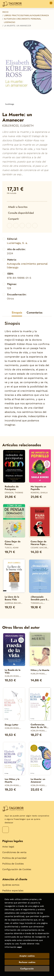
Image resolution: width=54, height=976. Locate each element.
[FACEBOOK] (5, 830)
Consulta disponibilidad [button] (21, 213)
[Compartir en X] (15, 225)
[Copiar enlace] (34, 225)
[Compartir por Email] (28, 225)
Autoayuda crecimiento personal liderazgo (22, 20)
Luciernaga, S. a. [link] (17, 242)
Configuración (27, 968)
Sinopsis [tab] (17, 313)
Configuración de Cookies (16, 869)
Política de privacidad (14, 858)
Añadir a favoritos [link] (17, 207)
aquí (19, 947)
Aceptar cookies (27, 955)
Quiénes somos (10, 884)
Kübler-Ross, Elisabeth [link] (18, 126)
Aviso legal (8, 846)
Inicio (5, 12)
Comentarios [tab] (34, 313)
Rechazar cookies (27, 962)
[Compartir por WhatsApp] (22, 225)
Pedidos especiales (12, 890)
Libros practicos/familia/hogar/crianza (26, 15)
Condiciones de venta (14, 852)
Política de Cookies (13, 863)
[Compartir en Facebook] (9, 225)
